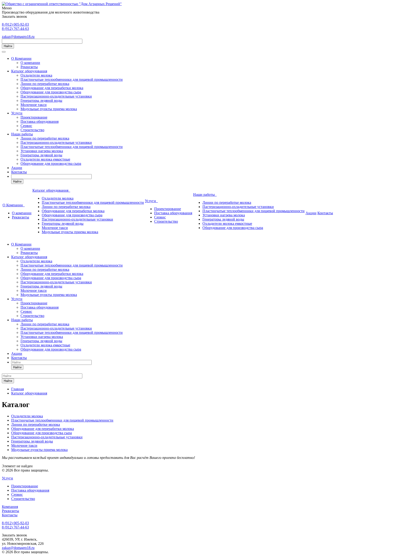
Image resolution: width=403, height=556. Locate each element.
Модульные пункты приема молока (49, 109)
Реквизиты (29, 67)
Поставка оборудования (40, 121)
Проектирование (34, 117)
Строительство (32, 130)
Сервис (26, 126)
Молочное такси (34, 105)
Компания (10, 507)
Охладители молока (36, 75)
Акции (16, 168)
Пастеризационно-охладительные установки (56, 96)
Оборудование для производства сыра (51, 92)
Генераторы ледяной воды (41, 100)
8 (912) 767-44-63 (15, 29)
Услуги (16, 113)
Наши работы (22, 134)
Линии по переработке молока (45, 84)
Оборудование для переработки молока (52, 88)
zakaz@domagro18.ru (18, 37)
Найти (8, 46)
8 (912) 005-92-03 (15, 24)
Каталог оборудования (29, 71)
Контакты (19, 172)
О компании (30, 63)
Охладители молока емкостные (45, 159)
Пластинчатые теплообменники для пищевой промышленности (72, 79)
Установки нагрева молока (42, 151)
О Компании (21, 58)
